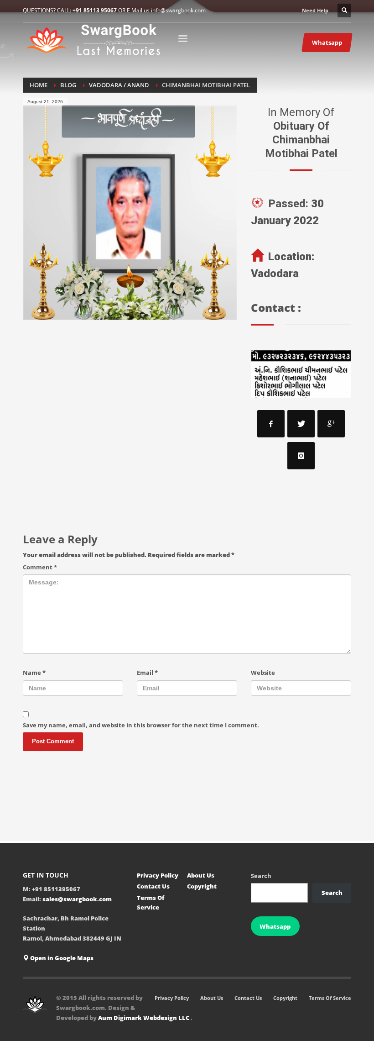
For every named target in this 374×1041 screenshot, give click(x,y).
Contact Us (153, 886)
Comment (40, 567)
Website (263, 672)
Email (147, 672)
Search (261, 876)
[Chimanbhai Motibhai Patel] (130, 212)
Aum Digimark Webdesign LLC (144, 1018)
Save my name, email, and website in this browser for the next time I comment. (141, 725)
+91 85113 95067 (95, 10)
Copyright (202, 886)
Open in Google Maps (61, 958)
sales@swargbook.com (77, 899)
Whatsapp (275, 926)
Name (34, 672)
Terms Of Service (150, 902)
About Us (200, 875)
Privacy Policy (157, 875)
